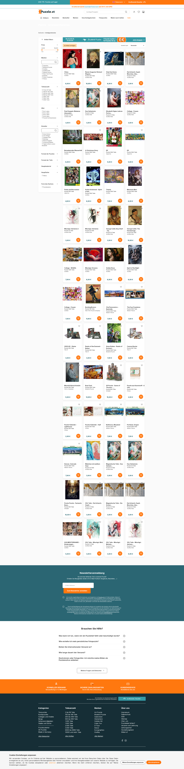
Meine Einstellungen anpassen (133, 762)
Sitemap (124, 719)
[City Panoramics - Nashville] (114, 303)
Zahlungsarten (126, 728)
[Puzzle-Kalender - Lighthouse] (72, 420)
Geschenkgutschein (88, 18)
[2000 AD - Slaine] (72, 342)
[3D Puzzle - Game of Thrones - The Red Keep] (114, 381)
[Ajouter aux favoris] (79, 52)
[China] (72, 67)
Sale (129, 18)
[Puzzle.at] (46, 13)
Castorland (98, 717)
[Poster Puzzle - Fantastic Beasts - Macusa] (72, 499)
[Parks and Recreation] (72, 185)
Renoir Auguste (47, 140)
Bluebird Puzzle (47, 67)
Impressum (125, 712)
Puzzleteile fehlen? (128, 723)
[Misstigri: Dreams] (93, 263)
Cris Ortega (46, 135)
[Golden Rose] (114, 263)
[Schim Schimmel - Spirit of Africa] (93, 185)
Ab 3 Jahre (46, 111)
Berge (40, 719)
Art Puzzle (98, 712)
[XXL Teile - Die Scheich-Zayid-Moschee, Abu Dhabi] (93, 499)
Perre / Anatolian (48, 77)
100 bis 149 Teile (48, 91)
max (57, 51)
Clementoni (98, 719)
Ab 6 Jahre (46, 114)
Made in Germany (44, 732)
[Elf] (114, 146)
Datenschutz (125, 714)
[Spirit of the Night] (135, 263)
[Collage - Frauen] (135, 107)
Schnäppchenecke (50, 33)
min (42, 51)
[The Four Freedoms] (135, 303)
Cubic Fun (98, 723)
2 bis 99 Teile (70, 712)
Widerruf (124, 732)
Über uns (124, 721)
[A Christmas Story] (93, 146)
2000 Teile (46, 100)
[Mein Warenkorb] (143, 12)
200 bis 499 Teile (48, 93)
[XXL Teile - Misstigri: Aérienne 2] (135, 538)
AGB (122, 717)
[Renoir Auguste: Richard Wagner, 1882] (93, 67)
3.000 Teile (69, 728)
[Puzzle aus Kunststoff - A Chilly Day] (135, 381)
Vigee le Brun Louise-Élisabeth (48, 144)
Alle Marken (98, 736)
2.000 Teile (69, 726)
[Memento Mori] (135, 185)
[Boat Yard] (93, 381)
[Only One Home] (114, 67)
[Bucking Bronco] (93, 303)
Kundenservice (108, 612)
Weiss (45, 175)
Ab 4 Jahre (46, 113)
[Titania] (114, 185)
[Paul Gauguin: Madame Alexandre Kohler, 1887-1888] (72, 107)
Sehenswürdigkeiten (45, 721)
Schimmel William (48, 142)
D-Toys (97, 726)
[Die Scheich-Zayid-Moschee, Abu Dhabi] (135, 67)
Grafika (45, 69)
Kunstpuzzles (43, 714)
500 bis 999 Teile (48, 95)
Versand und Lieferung (129, 725)
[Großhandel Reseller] (144, 3)
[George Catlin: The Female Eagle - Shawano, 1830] (135, 224)
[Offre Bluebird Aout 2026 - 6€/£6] (104, 39)
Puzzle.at (101, 597)
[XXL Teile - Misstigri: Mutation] (114, 538)
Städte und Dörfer (45, 723)
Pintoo (45, 79)
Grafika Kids (46, 70)
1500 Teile (46, 98)
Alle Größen (69, 736)
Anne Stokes (47, 134)
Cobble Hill (98, 721)
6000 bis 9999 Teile (72, 730)
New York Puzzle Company (47, 74)
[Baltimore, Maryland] (114, 420)
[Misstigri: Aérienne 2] (72, 224)
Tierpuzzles (42, 712)
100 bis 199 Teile (71, 714)
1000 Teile (46, 96)
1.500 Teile (69, 723)
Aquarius (45, 65)
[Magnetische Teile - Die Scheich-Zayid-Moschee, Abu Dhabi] (114, 499)
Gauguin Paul (47, 137)
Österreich (119, 2)
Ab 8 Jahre (46, 116)
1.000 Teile (69, 721)
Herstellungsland (127, 730)
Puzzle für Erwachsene (49, 118)
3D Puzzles (42, 730)
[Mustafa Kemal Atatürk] (72, 381)
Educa (96, 728)
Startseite (41, 33)
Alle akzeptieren (153, 762)
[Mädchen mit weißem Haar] (93, 459)
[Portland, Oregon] (135, 420)
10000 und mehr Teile (73, 732)
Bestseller (66, 18)
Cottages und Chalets (46, 717)
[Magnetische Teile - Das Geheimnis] (114, 459)
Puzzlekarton (47, 187)
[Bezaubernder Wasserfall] (72, 146)
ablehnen (52, 763)
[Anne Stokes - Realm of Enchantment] (114, 342)
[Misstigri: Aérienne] (93, 224)
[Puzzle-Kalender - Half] (93, 420)
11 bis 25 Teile (47, 90)
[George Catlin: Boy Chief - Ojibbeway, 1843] (114, 224)
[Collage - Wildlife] (72, 263)
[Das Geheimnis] (93, 107)
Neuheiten (55, 18)
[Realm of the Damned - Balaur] (93, 342)
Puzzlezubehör (44, 728)
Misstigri (45, 139)
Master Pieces (47, 72)
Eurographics (99, 730)
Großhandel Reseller (135, 2)
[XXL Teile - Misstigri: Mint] (93, 538)
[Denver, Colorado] (72, 459)
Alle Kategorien (43, 736)
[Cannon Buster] (135, 342)
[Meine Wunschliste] (138, 12)
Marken (75, 18)
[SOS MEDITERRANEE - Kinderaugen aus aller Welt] (72, 538)
